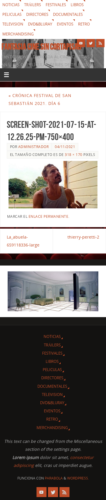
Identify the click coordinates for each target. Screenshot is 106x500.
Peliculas (11, 14)
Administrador (33, 146)
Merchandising (18, 34)
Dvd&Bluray (40, 24)
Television (12, 24)
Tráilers (32, 4)
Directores (37, 14)
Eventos (65, 24)
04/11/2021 (65, 146)
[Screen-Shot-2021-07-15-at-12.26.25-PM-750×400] (53, 184)
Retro (84, 24)
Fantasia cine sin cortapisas (41, 46)
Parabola (54, 478)
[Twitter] (91, 43)
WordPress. (78, 478)
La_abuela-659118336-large (23, 241)
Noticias (10, 4)
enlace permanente (49, 216)
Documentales (68, 14)
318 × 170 (73, 154)
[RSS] (100, 43)
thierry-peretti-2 (83, 237)
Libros (77, 4)
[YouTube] (81, 43)
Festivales (56, 4)
